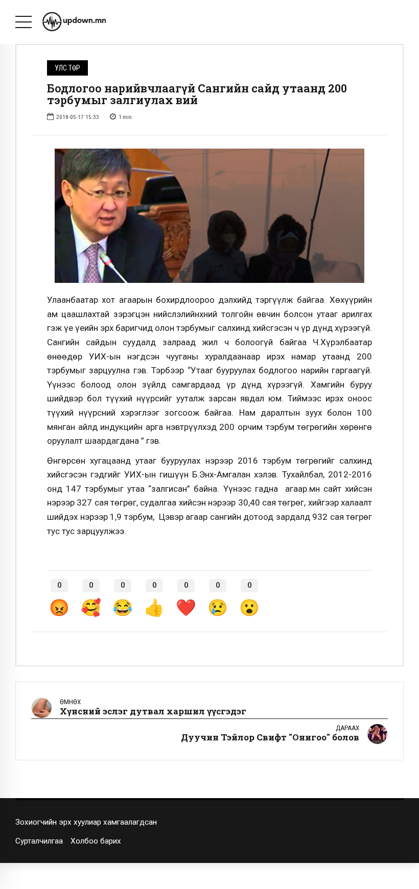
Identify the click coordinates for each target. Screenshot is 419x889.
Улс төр (67, 68)
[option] (209, 216)
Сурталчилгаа (39, 841)
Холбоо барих (96, 841)
